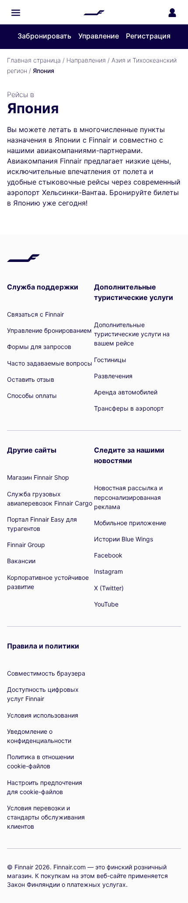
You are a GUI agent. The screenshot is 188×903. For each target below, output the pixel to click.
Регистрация (148, 35)
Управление (98, 35)
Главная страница (34, 60)
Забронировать (44, 35)
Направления (86, 60)
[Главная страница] (94, 12)
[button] (15, 12)
